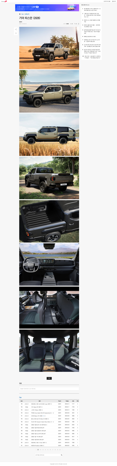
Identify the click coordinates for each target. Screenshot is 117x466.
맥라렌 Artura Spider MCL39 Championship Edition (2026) (42, 413)
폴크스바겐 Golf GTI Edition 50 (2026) (39, 419)
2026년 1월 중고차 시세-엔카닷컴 (38, 424)
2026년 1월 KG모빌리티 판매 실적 (38, 430)
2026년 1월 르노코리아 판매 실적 (38, 433)
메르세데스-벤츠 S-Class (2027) (38, 442)
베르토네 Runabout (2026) (37, 445)
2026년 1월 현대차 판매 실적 (37, 439)
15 (47, 449)
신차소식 (27, 14)
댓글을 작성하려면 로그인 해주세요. (28, 388)
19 (57, 449)
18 (55, 449)
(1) (43, 416)
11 (38, 449)
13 (42, 449)
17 (52, 449)
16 (50, 449)
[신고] (78, 23)
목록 (49, 378)
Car (22, 14)
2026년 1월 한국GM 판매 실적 (37, 427)
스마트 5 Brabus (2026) (36, 410)
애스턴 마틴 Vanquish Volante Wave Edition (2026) (42, 422)
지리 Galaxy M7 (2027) (36, 407)
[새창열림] (4, 1)
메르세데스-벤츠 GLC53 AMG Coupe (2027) (40, 404)
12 (40, 449)
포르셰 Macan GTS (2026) (36, 416)
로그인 (114, 1)
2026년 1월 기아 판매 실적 (37, 436)
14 (45, 449)
